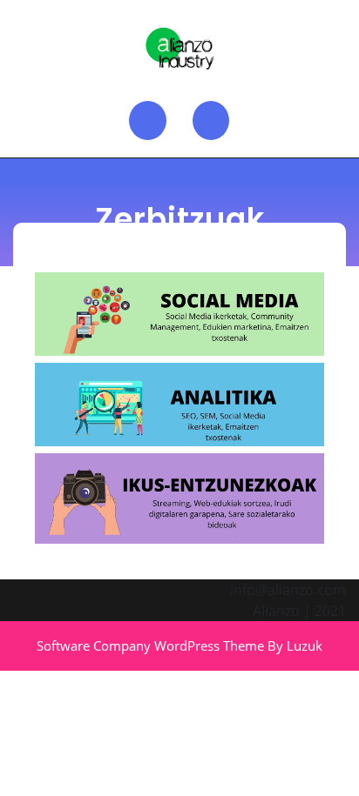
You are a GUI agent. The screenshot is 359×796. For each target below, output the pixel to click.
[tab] (147, 120)
